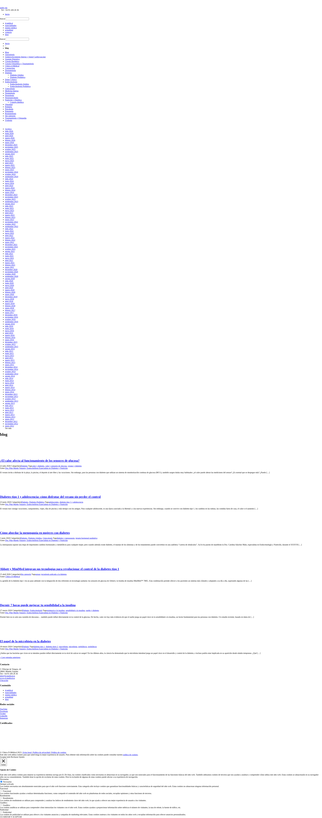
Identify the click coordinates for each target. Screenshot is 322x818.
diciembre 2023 (11, 195)
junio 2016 (9, 328)
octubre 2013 (10, 399)
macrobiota (63, 647)
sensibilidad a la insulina (75, 610)
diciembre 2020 (11, 269)
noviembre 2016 (11, 317)
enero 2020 (9, 294)
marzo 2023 (9, 215)
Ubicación (4, 680)
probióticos (92, 647)
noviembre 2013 (11, 396)
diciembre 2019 (11, 297)
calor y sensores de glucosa (56, 466)
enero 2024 (9, 192)
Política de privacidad (41, 752)
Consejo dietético (17, 102)
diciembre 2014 (11, 367)
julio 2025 (9, 156)
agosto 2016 (10, 324)
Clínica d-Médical (12, 66)
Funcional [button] (4, 789)
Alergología (9, 55)
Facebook (4, 711)
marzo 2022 (9, 238)
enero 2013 (9, 419)
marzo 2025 (9, 165)
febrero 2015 (10, 362)
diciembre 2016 (11, 315)
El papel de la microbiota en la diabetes (25, 641)
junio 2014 (9, 381)
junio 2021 (9, 256)
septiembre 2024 (11, 176)
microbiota (73, 647)
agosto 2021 (10, 251)
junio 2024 (9, 181)
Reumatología (10, 114)
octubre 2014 (10, 372)
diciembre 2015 (11, 342)
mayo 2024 (9, 183)
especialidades (10, 693)
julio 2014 (9, 378)
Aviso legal (27, 752)
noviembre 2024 (11, 172)
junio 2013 (9, 408)
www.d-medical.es (7, 678)
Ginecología (10, 89)
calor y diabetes (38, 466)
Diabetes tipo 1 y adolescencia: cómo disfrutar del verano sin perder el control (50, 496)
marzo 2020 (9, 290)
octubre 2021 (10, 249)
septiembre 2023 (11, 201)
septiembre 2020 (11, 276)
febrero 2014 (10, 390)
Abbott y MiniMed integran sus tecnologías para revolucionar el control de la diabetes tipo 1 (59, 569)
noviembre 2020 (11, 272)
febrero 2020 (10, 292)
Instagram (4, 718)
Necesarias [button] (4, 779)
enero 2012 (9, 426)
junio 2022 (9, 231)
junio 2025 (9, 158)
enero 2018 (9, 308)
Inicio (7, 14)
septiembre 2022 (11, 226)
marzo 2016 (9, 335)
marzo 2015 (9, 360)
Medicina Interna (11, 91)
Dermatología (10, 70)
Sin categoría (10, 116)
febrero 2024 (10, 190)
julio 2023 (9, 206)
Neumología (10, 93)
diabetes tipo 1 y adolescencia (71, 502)
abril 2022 (9, 235)
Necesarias (7, 782)
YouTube (3, 709)
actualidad (9, 697)
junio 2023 (9, 208)
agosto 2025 (10, 154)
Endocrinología (11, 82)
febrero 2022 (10, 240)
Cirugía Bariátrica (12, 61)
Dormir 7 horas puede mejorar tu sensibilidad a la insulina (38, 605)
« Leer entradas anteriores (10, 657)
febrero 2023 (10, 217)
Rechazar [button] (14, 757)
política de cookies (130, 755)
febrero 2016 (10, 337)
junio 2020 (9, 283)
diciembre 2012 (11, 421)
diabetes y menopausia (66, 538)
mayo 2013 (9, 410)
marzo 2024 (9, 188)
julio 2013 (9, 406)
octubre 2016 (10, 319)
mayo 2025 (9, 161)
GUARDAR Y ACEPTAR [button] (11, 817)
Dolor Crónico (11, 79)
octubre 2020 (10, 274)
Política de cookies (58, 752)
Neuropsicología (11, 98)
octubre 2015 (10, 344)
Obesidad (9, 104)
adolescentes (54, 502)
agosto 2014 (10, 376)
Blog (7, 52)
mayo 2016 (9, 331)
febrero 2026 (10, 140)
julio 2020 (9, 281)
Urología (8, 120)
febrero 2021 (10, 265)
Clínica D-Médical (12, 576)
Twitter (3, 714)
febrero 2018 (10, 306)
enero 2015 (9, 365)
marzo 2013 (9, 415)
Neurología (9, 95)
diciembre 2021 (11, 245)
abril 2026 (9, 136)
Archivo (8, 129)
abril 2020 (9, 288)
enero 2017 (9, 313)
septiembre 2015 (11, 347)
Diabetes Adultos (17, 75)
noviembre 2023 (11, 197)
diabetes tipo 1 (39, 647)
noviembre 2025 (11, 147)
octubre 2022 (10, 224)
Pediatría (8, 107)
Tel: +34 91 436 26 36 (9, 10)
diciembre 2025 (11, 145)
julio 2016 (9, 326)
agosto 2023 (10, 204)
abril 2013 (9, 412)
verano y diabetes (75, 466)
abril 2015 (9, 358)
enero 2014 (9, 392)
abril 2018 (9, 301)
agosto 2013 (10, 403)
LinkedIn (3, 716)
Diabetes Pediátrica (17, 77)
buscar (2, 19)
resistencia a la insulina (56, 610)
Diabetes (8, 73)
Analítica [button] (3, 803)
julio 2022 (9, 229)
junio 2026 (9, 133)
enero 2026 (9, 142)
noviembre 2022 (11, 222)
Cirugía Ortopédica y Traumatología (19, 64)
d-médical (9, 690)
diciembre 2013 (11, 394)
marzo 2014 (9, 387)
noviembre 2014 (11, 369)
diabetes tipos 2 (52, 647)
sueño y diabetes (92, 610)
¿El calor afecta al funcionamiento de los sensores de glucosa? (39, 460)
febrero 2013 (10, 417)
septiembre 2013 (11, 401)
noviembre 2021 (11, 247)
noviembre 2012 (11, 424)
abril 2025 (9, 163)
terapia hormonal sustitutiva (86, 538)
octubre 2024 (10, 174)
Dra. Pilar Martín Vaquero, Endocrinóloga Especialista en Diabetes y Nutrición (36, 468)
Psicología (9, 109)
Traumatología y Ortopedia (15, 118)
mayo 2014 (9, 383)
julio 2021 (9, 254)
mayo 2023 (9, 211)
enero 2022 (9, 242)
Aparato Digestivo (12, 59)
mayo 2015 (9, 356)
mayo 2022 (9, 233)
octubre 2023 (10, 199)
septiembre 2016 (11, 322)
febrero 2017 (10, 310)
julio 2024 (9, 179)
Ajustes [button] (22, 757)
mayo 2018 (9, 299)
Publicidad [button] (4, 810)
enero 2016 (9, 340)
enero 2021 (9, 267)
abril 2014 (9, 385)
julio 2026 (9, 131)
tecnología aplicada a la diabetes (54, 574)
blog (7, 699)
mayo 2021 (9, 258)
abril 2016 (9, 333)
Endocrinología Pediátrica (20, 86)
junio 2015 (9, 353)
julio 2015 (9, 351)
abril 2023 (9, 213)
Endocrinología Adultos (19, 84)
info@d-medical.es (7, 676)
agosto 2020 (10, 279)
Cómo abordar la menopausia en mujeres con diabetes (35, 532)
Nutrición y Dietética (13, 100)
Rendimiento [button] (5, 796)
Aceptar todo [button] (5, 757)
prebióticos (82, 647)
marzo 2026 (9, 138)
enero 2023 (9, 220)
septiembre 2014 (11, 374)
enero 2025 (9, 170)
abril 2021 (9, 260)
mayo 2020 (9, 285)
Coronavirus (10, 68)
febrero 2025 (10, 167)
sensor (37, 574)
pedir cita (3, 8)
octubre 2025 (10, 149)
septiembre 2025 (11, 152)
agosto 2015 (10, 349)
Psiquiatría (9, 111)
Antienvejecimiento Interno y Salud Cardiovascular (25, 57)
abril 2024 (9, 186)
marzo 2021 (9, 263)
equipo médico (11, 695)
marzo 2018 (9, 303)
